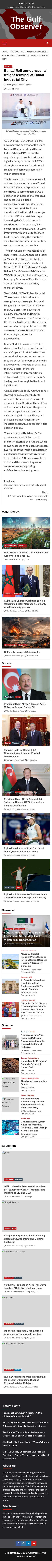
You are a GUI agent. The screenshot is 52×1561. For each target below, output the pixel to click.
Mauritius (32, 951)
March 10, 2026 (32, 656)
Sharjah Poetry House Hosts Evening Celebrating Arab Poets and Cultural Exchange (24, 1238)
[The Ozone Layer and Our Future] (10, 1084)
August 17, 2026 (33, 901)
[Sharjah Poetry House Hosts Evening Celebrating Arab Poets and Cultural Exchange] (26, 1216)
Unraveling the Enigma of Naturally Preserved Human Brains (34, 1064)
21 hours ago (32, 760)
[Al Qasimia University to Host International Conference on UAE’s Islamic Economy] (10, 986)
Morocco (8, 594)
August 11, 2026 (29, 1338)
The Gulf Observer (26, 22)
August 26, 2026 (29, 809)
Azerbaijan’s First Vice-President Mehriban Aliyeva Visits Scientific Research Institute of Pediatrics (32, 1041)
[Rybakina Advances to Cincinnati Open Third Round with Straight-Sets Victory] (26, 875)
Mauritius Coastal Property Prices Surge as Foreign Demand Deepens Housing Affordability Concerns (34, 960)
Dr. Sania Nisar (11, 559)
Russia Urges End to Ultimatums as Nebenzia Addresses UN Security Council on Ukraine (25, 1424)
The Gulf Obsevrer (26, 1556)
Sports (18, 697)
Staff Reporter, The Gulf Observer (19, 85)
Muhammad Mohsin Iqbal (15, 656)
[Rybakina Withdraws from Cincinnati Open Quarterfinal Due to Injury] (26, 829)
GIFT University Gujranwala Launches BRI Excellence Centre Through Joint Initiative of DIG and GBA (24, 1189)
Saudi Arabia (19, 929)
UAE (30, 977)
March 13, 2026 (32, 611)
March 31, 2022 (12, 89)
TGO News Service (13, 809)
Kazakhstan (9, 841)
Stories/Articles (10, 545)
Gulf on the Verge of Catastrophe (22, 652)
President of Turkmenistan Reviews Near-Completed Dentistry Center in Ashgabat (24, 1434)
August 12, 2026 (29, 1018)
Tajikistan (30, 1095)
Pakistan (18, 1179)
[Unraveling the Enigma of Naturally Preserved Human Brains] (10, 1065)
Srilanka (32, 1000)
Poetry (7, 1228)
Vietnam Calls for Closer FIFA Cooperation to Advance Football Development (22, 753)
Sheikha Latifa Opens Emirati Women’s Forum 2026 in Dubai (26, 1444)
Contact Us (25, 7)
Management (13, 7)
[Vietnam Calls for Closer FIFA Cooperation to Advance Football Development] (26, 730)
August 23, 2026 (29, 1090)
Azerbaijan (9, 697)
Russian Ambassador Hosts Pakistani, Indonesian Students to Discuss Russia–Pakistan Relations (25, 1380)
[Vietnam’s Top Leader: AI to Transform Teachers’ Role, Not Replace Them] (26, 1265)
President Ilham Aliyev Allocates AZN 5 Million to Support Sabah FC (22, 1414)
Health (32, 1032)
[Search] (47, 42)
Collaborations (38, 7)
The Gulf (8, 66)
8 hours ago (31, 711)
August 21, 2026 (29, 855)
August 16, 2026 (29, 995)
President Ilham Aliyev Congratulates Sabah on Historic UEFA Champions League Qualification (24, 802)
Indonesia (19, 1324)
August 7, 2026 (32, 1387)
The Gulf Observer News (15, 611)
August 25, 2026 (29, 944)
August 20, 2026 (29, 972)
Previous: (25, 485)
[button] (5, 42)
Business (8, 929)
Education (9, 1179)
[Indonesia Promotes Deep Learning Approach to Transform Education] (26, 1311)
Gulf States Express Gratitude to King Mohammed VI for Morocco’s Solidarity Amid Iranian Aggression (25, 604)
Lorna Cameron (28, 1070)
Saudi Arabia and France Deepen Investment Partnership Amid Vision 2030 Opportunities (24, 936)
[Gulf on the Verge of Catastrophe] (26, 632)
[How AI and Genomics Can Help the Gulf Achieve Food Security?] (26, 533)
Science (24, 1058)
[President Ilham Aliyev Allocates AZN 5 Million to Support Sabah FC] (26, 684)
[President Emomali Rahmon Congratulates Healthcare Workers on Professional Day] (10, 1104)
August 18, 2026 (29, 1113)
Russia (17, 1370)
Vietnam (15, 743)
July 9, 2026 (24, 559)
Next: (27, 496)
